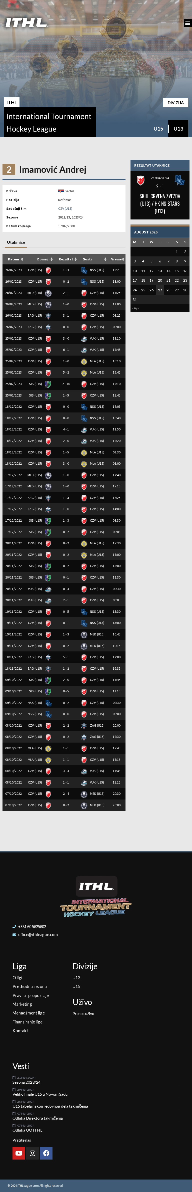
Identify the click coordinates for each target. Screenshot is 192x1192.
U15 (158, 129)
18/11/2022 (13, 657)
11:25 (116, 292)
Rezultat (66, 259)
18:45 (116, 349)
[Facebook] (46, 1153)
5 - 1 (66, 657)
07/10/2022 (13, 793)
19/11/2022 (13, 611)
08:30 (116, 452)
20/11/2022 (13, 543)
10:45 (116, 634)
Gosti (87, 259)
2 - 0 (66, 440)
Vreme (116, 259)
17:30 (116, 543)
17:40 (116, 475)
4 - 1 (66, 429)
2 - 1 (66, 292)
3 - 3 (66, 771)
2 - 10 (66, 384)
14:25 (116, 497)
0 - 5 (66, 611)
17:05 (116, 406)
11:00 (116, 304)
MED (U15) (35, 292)
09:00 (116, 327)
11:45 (116, 395)
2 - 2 (66, 725)
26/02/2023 (13, 270)
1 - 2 (66, 668)
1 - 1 (66, 748)
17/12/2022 (13, 475)
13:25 (116, 270)
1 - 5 (66, 395)
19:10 (116, 338)
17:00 (116, 554)
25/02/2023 (13, 338)
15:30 (116, 611)
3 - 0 (66, 338)
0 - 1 (66, 577)
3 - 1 (66, 315)
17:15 (116, 486)
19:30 (116, 736)
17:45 (116, 748)
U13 (178, 129)
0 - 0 (66, 327)
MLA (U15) (96, 361)
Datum (13, 259)
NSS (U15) (96, 270)
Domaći (43, 259)
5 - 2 (66, 372)
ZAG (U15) (35, 315)
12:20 (116, 440)
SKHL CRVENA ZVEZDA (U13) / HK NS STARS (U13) (160, 203)
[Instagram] (32, 1153)
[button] (188, 23)
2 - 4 (66, 793)
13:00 (116, 281)
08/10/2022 (13, 725)
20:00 (116, 725)
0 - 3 (66, 589)
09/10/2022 (13, 679)
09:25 (116, 315)
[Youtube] (18, 1153)
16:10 (116, 361)
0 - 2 (66, 281)
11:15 (116, 691)
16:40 (116, 418)
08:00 (116, 463)
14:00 (116, 509)
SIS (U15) (36, 384)
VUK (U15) (96, 338)
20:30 (116, 793)
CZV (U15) (65, 208)
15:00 (116, 622)
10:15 (116, 645)
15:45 (116, 372)
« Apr (136, 308)
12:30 (116, 577)
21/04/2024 (160, 178)
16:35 (116, 668)
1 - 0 (66, 304)
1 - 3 (66, 270)
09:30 (116, 520)
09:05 (116, 532)
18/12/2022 (13, 406)
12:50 (116, 429)
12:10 (116, 384)
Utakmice (16, 242)
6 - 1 (66, 349)
